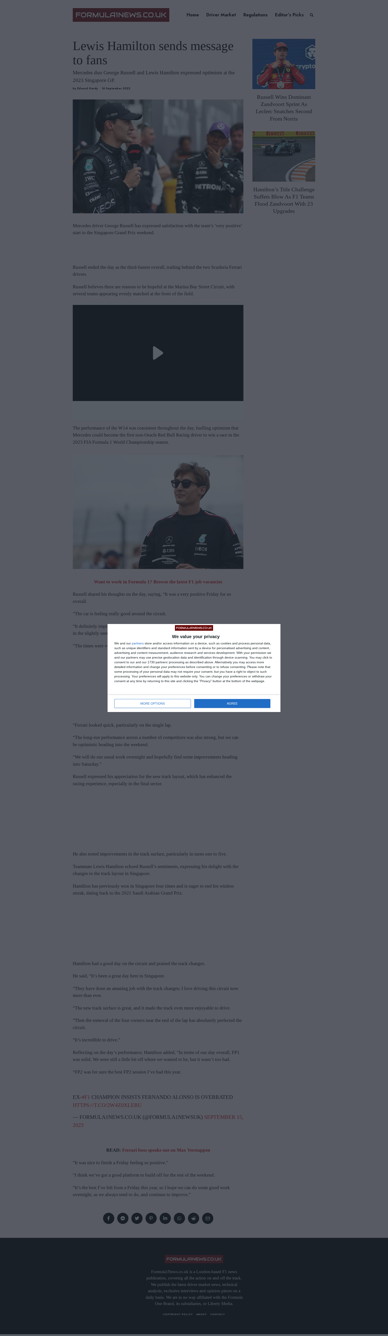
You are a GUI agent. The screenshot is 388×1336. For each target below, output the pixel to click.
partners (138, 643)
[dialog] (194, 668)
